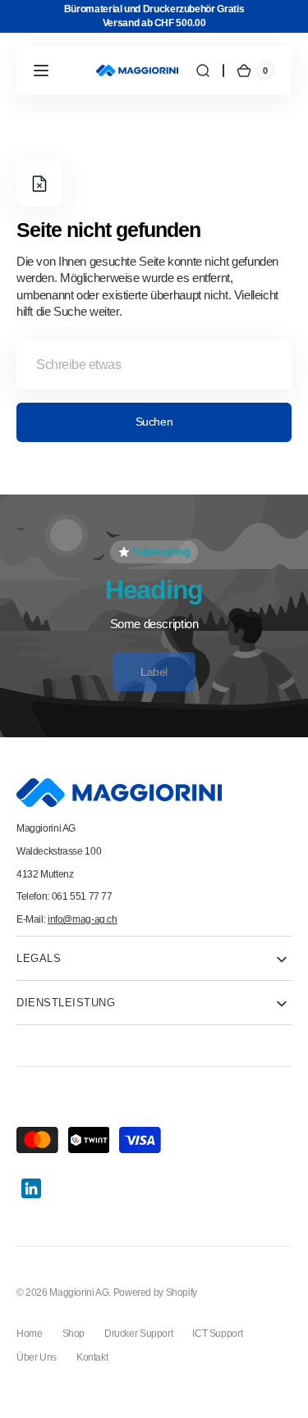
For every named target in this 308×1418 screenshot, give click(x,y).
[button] (41, 70)
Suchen (154, 421)
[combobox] (154, 365)
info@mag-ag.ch (82, 919)
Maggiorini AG (78, 1292)
